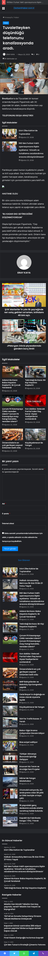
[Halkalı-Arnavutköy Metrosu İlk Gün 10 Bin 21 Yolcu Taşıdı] (10, 584)
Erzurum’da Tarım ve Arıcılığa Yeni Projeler (29, 768)
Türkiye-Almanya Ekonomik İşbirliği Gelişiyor (27, 757)
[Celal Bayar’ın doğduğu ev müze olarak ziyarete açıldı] (10, 698)
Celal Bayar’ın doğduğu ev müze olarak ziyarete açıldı (32, 697)
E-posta (6, 513)
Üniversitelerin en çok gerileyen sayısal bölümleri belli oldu (12, 445)
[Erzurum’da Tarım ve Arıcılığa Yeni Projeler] (10, 770)
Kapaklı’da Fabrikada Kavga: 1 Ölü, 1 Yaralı (30, 819)
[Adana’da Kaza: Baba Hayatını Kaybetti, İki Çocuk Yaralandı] (12, 372)
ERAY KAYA (10, 54)
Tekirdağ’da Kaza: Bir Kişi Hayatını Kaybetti (35, 382)
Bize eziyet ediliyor (28, 742)
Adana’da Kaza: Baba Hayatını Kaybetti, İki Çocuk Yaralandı (11, 384)
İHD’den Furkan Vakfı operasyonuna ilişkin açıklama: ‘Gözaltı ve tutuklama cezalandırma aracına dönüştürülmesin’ (31, 150)
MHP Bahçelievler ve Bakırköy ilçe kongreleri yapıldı (30, 684)
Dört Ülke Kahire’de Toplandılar (28, 570)
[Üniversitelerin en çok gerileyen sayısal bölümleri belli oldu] (12, 434)
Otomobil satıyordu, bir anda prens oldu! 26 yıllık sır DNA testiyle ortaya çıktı (31, 794)
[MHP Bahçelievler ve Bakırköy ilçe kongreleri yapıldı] (10, 685)
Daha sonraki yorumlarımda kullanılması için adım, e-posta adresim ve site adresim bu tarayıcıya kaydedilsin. (22, 537)
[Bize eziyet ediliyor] (10, 746)
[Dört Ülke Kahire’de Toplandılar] (9, 134)
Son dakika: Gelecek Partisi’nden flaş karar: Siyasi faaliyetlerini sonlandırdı (35, 414)
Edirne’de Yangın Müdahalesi (27, 779)
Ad (4, 504)
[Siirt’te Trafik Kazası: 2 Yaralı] (10, 722)
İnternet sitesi (8, 523)
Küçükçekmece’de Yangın (34, 444)
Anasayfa (8, 17)
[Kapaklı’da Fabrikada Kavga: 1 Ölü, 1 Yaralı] (10, 821)
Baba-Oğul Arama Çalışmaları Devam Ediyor (32, 732)
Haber (16, 17)
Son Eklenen (24, 560)
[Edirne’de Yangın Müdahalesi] (10, 782)
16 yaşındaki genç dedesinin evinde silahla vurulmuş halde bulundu (31, 808)
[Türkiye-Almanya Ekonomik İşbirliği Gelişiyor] (10, 757)
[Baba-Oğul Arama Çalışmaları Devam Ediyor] (10, 734)
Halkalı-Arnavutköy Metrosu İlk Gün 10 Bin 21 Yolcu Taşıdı (31, 583)
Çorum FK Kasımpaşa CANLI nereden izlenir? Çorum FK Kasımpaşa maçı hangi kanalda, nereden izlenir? (12, 415)
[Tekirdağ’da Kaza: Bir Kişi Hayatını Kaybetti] (35, 372)
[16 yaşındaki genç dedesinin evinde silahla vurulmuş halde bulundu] (10, 809)
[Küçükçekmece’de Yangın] (35, 434)
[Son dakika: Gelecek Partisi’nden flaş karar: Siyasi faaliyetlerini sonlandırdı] (35, 400)
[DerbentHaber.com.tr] (24, 8)
